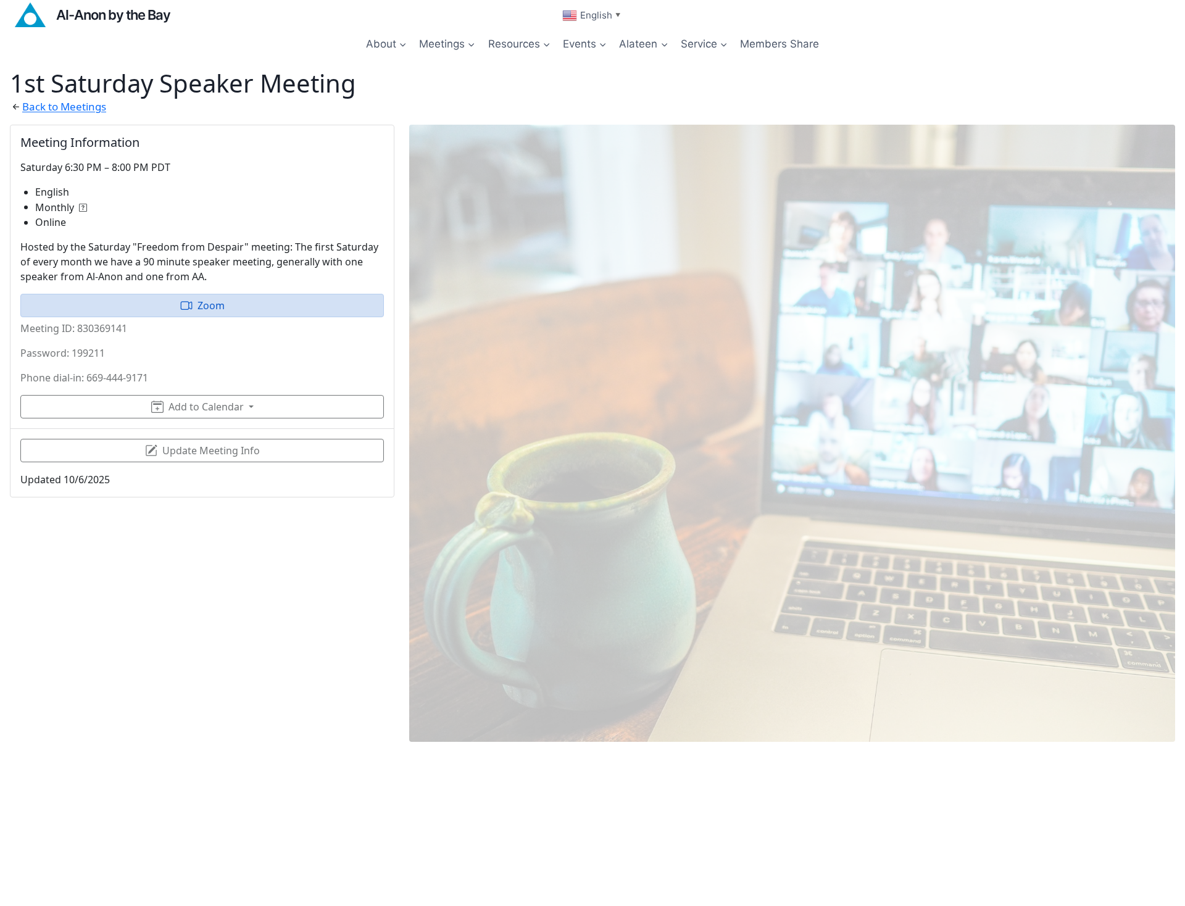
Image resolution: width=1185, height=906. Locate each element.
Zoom (211, 305)
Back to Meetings (64, 106)
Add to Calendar (206, 407)
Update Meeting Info (211, 450)
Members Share (779, 44)
